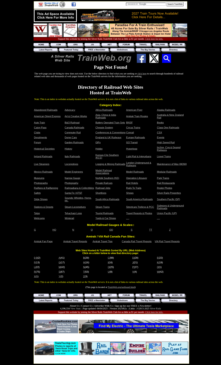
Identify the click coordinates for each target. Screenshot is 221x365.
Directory (173, 50)
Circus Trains (133, 127)
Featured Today (71, 50)
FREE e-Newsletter (96, 50)
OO (111, 230)
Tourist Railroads (104, 213)
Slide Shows (41, 199)
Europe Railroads (135, 137)
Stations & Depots (43, 207)
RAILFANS (160, 44)
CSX (159, 132)
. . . (127, 218)
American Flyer (134, 110)
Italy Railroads (72, 156)
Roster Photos (164, 188)
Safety (37, 193)
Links (132, 308)
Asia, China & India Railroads (105, 116)
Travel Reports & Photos (139, 213)
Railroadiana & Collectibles (79, 188)
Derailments (40, 137)
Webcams (39, 218)
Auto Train (39, 122)
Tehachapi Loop (73, 213)
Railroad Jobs (102, 188)
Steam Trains (102, 207)
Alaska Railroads (166, 110)
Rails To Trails (133, 188)
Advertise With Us (104, 306)
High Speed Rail (166, 142)
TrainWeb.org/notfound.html (121, 287)
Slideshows (122, 50)
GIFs (98, 142)
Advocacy (70, 110)
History (68, 149)
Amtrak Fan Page (43, 241)
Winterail (69, 218)
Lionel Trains (164, 156)
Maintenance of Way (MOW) (172, 164)
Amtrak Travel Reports (75, 241)
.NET (109, 44)
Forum (37, 142)
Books (160, 122)
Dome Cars (71, 137)
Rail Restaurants (166, 183)
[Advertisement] (111, 316)
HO (54, 230)
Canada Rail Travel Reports (137, 241)
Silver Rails (155, 308)
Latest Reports (45, 50)
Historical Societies (44, 149)
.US (92, 44)
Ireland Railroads (43, 156)
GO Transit (132, 142)
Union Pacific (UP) (167, 213)
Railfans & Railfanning (46, 188)
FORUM (126, 44)
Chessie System (104, 127)
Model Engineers (74, 172)
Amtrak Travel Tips (102, 241)
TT (150, 230)
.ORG (75, 44)
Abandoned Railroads (45, 110)
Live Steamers (41, 164)
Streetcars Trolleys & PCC (140, 207)
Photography (71, 183)
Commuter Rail (73, 132)
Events (160, 137)
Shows (130, 193)
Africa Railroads (104, 110)
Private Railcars (103, 183)
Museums (39, 178)
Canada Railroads (74, 127)
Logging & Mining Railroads (110, 164)
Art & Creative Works (76, 116)
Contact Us (87, 306)
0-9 (35, 258)
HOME (41, 44)
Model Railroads (135, 172)
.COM (58, 44)
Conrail (130, 132)
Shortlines (100, 193)
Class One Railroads (168, 127)
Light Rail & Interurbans (138, 156)
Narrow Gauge (72, 178)
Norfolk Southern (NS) (107, 178)
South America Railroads (139, 199)
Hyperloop (131, 149)
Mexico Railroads (43, 172)
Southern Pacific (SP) (168, 199)
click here (142, 73)
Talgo (37, 213)
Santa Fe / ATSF (73, 193)
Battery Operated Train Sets (110, 122)
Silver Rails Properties (169, 193)
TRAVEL (143, 44)
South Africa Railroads (107, 199)
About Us (75, 306)
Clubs (37, 132)
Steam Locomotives (75, 207)
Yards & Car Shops (105, 218)
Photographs (41, 183)
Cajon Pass (40, 127)
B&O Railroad (72, 122)
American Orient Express (47, 116)
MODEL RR (177, 44)
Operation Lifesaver (136, 178)
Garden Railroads (74, 142)
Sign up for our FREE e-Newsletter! (133, 306)
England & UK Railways (108, 137)
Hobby (99, 149)
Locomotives (71, 164)
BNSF (129, 122)
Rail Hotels (132, 183)
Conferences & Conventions (110, 132)
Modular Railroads (167, 172)
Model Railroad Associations (103, 171)
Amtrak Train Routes (137, 116)
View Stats (75, 308)
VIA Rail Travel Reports (167, 241)
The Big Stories (148, 50)
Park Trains (163, 178)
